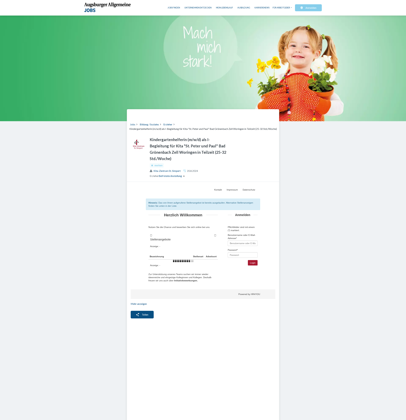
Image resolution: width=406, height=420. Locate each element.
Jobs (132, 124)
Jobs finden (174, 7)
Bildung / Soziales (149, 124)
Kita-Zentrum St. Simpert (167, 170)
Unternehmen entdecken (198, 7)
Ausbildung (243, 7)
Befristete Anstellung (170, 175)
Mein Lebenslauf (224, 7)
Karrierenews (262, 7)
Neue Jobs (250, 114)
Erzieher (167, 124)
